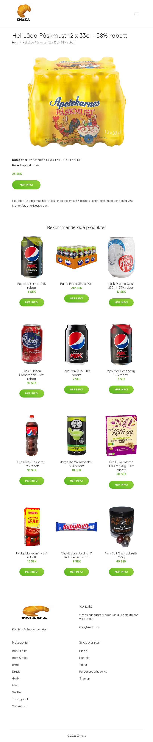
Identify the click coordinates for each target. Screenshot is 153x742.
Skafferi (17, 692)
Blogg (83, 651)
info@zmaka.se (89, 627)
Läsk (58, 160)
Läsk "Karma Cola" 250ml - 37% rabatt (121, 285)
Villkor (83, 664)
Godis (16, 678)
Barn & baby (20, 658)
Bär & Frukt (19, 651)
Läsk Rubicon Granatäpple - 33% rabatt (32, 375)
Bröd (15, 664)
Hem (15, 42)
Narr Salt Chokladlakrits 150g (121, 555)
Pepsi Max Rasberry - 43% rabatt (31, 464)
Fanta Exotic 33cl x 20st (76, 284)
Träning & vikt (21, 699)
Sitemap (84, 678)
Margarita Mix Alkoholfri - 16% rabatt (76, 464)
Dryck (50, 160)
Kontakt (84, 658)
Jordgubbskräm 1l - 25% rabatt (32, 555)
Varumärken (37, 160)
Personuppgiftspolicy (93, 671)
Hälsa (15, 685)
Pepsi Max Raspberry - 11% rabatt (121, 373)
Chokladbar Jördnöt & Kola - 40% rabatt (76, 555)
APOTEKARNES (72, 160)
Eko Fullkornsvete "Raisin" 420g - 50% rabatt (121, 466)
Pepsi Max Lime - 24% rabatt (31, 285)
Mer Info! (26, 184)
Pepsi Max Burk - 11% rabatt (76, 373)
